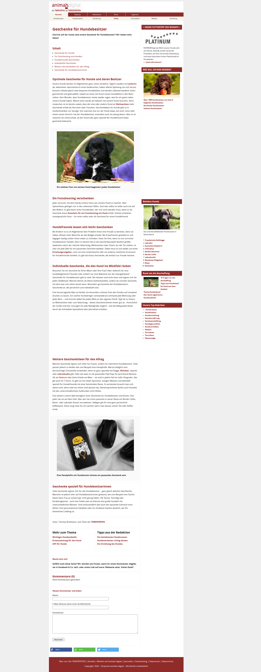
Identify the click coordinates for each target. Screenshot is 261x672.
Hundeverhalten (152, 327)
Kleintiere (96, 14)
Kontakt (91, 661)
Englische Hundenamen (153, 103)
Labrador (149, 243)
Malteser (124, 370)
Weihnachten (122, 104)
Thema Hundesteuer (152, 292)
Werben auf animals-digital (109, 661)
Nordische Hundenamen (154, 106)
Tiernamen (149, 332)
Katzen (77, 14)
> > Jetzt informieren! (152, 62)
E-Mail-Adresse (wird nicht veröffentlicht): (71, 604)
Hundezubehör (150, 298)
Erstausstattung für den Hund (66, 540)
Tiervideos (149, 335)
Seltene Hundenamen (153, 108)
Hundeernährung (152, 318)
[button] (61, 650)
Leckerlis (132, 84)
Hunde (58, 14)
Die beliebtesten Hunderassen (112, 537)
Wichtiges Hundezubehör (64, 537)
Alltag (116, 19)
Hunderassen (58, 19)
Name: (55, 595)
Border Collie (150, 254)
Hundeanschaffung (153, 321)
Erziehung (173, 19)
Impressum (154, 661)
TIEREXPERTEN (98, 522)
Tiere (116, 14)
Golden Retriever (152, 252)
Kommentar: (58, 612)
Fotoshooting (141, 661)
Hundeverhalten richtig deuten (112, 540)
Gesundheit (135, 19)
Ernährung (97, 19)
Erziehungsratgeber (62, 252)
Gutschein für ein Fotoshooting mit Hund (88, 213)
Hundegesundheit (152, 324)
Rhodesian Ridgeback (154, 260)
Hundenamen (78, 19)
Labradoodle (63, 374)
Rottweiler (149, 266)
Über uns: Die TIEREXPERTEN (72, 661)
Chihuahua (149, 249)
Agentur (135, 14)
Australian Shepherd (153, 246)
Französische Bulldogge (155, 240)
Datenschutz (167, 661)
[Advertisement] (95, 335)
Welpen (154, 19)
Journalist (128, 661)
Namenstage (150, 338)
